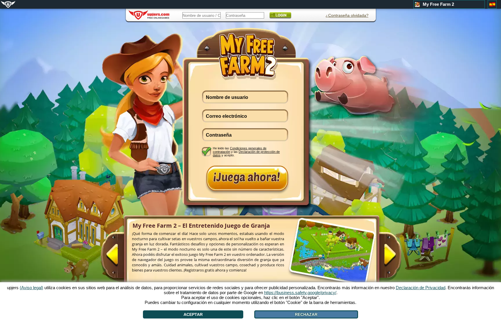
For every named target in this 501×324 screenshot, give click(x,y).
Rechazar (306, 314)
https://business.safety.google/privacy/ (300, 292)
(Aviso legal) (31, 287)
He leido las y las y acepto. (246, 151)
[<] (118, 257)
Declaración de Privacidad (420, 287)
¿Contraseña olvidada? (347, 15)
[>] (384, 257)
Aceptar (193, 314)
